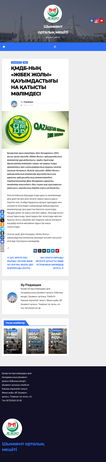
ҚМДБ (25, 62)
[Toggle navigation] (55, 47)
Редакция (28, 102)
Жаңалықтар (16, 62)
